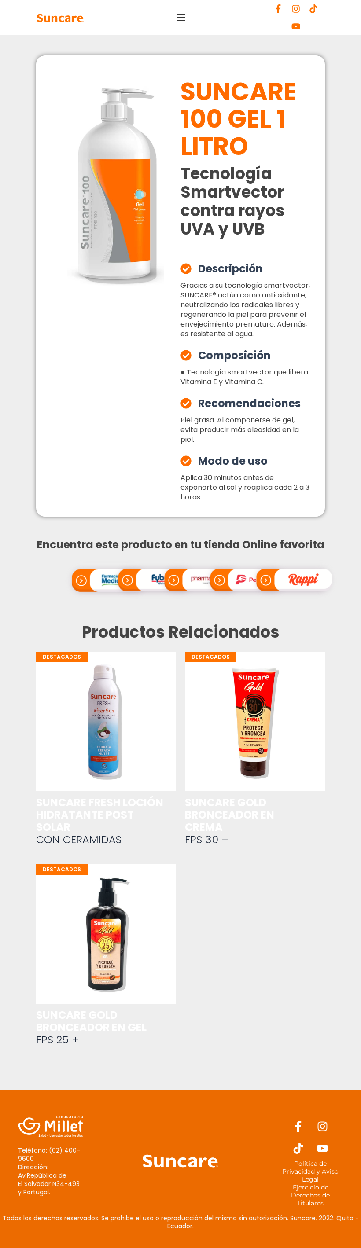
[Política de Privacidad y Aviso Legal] (310, 1171)
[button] (180, 18)
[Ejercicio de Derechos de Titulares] (310, 1195)
